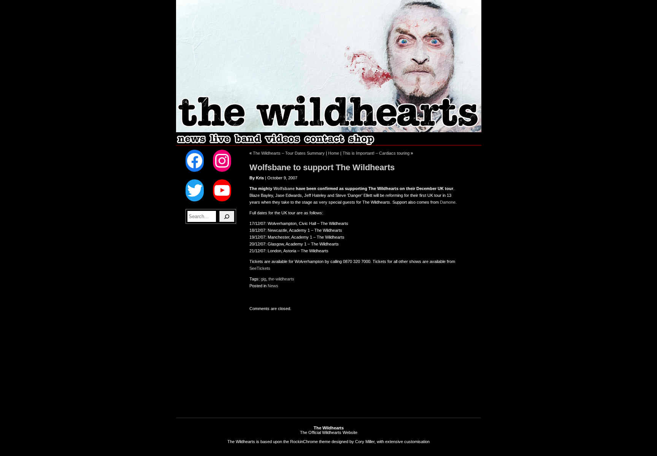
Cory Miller (365, 441)
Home (333, 153)
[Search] (226, 216)
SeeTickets (259, 268)
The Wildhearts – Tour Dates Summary (289, 153)
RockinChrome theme (310, 441)
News (273, 285)
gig (263, 279)
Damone (447, 202)
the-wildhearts (281, 279)
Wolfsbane (284, 188)
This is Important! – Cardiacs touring (376, 153)
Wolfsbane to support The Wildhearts (322, 167)
